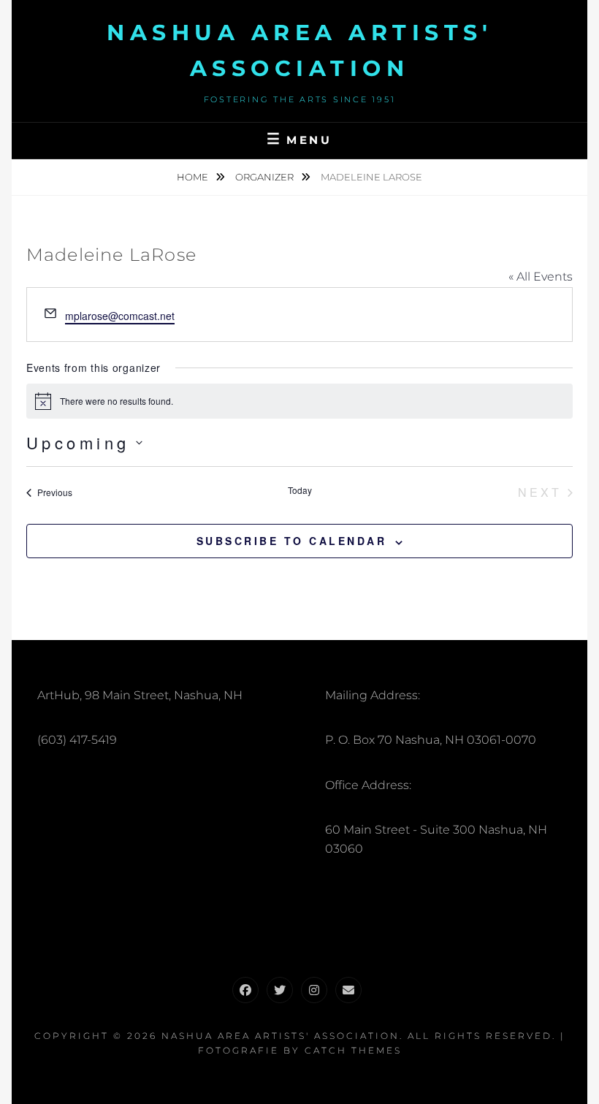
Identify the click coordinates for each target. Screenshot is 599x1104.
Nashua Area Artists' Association (280, 1035)
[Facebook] (245, 990)
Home (193, 177)
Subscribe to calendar (292, 540)
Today (300, 490)
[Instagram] (314, 990)
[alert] (299, 401)
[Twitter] (280, 990)
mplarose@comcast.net (120, 315)
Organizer (265, 177)
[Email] (348, 990)
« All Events (540, 276)
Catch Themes (353, 1050)
